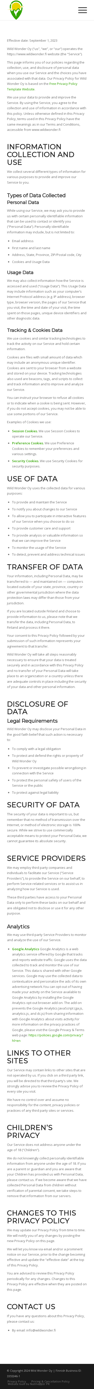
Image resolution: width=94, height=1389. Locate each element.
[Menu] (80, 10)
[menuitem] (80, 10)
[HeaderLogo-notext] (39, 10)
